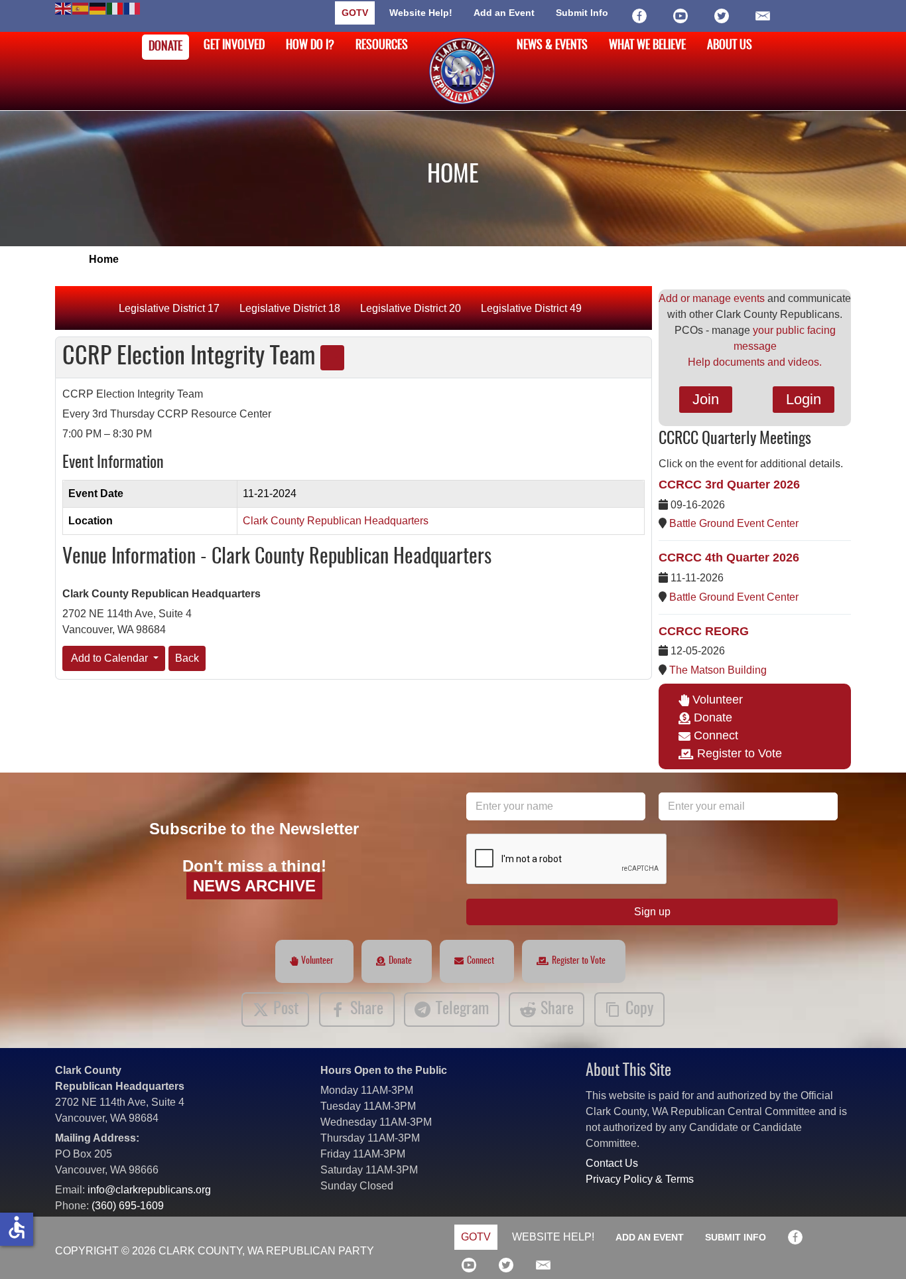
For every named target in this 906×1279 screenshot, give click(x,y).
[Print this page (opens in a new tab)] (332, 357)
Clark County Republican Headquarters (335, 520)
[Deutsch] (98, 7)
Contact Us (612, 1163)
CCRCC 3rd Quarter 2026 (729, 484)
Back (187, 658)
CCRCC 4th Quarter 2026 (729, 557)
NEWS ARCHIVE (254, 886)
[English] (63, 7)
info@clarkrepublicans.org (149, 1189)
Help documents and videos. (755, 362)
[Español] (81, 7)
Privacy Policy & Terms (640, 1179)
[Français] (132, 7)
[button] (876, 1249)
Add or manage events (712, 298)
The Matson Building (718, 670)
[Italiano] (115, 7)
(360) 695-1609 (128, 1205)
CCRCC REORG (704, 631)
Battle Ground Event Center (734, 523)
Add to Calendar (110, 658)
